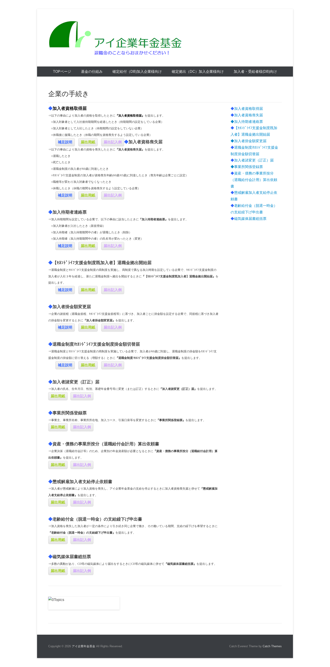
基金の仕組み (92, 71)
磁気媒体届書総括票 (248, 219)
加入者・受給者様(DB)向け (255, 71)
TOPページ (62, 71)
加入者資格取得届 (247, 108)
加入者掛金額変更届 (250, 141)
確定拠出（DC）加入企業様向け (198, 71)
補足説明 (65, 142)
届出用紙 (88, 142)
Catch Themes (272, 646)
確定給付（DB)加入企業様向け (137, 71)
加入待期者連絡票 (248, 122)
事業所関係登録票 (248, 167)
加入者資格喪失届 (247, 115)
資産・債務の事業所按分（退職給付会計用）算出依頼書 (254, 179)
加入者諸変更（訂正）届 (252, 160)
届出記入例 (113, 142)
